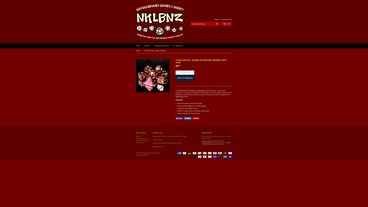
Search (138, 136)
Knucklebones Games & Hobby (151, 153)
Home (138, 46)
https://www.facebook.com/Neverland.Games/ (167, 143)
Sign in (217, 19)
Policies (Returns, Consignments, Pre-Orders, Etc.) (142, 140)
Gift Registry (177, 46)
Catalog (147, 46)
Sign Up (228, 142)
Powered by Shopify (142, 155)
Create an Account (226, 19)
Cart (228, 24)
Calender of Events (161, 46)
